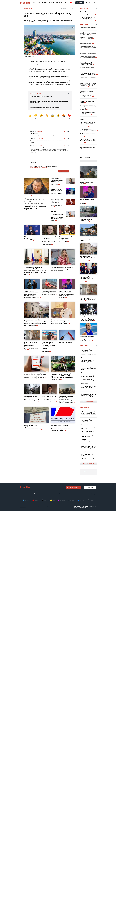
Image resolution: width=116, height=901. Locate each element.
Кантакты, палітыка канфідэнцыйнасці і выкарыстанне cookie (85, 507)
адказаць (39, 131)
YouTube (36, 500)
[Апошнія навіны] (96, 24)
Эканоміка (44, 2)
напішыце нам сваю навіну (73, 487)
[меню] (95, 2)
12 (29, 274)
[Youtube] (71, 2)
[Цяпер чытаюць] (96, 8)
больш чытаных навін (88, 401)
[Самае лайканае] (96, 407)
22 (56, 220)
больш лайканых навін (88, 463)
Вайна (39, 2)
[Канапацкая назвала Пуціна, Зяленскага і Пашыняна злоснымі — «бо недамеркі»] (49, 288)
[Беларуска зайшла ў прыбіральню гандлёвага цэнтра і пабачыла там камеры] (36, 419)
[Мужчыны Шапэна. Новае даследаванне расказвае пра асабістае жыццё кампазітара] (63, 181)
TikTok (45, 500)
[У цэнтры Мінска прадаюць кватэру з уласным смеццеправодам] (88, 214)
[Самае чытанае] (96, 345)
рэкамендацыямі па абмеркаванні (38, 167)
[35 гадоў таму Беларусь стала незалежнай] (67, 341)
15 (85, 300)
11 (92, 340)
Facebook (82, 500)
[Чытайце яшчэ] (68, 94)
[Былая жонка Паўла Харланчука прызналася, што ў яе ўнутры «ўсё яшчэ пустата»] (63, 262)
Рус (74, 9)
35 (56, 294)
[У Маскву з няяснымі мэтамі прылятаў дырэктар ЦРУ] (32, 234)
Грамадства (51, 2)
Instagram (62, 500)
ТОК (54, 500)
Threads (91, 500)
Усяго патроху (59, 2)
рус (92, 2)
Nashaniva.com (63, 8)
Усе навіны (88, 161)
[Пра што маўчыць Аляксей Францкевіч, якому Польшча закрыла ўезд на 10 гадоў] (63, 314)
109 (69, 323)
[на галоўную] (25, 3)
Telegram (27, 500)
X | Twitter (72, 500)
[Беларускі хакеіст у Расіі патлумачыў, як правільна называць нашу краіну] (67, 234)
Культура (66, 2)
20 (54, 206)
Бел (87, 2)
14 (40, 297)
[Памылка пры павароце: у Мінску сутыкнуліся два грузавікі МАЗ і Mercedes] (88, 232)
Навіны (34, 2)
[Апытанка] (95, 471)
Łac (71, 9)
